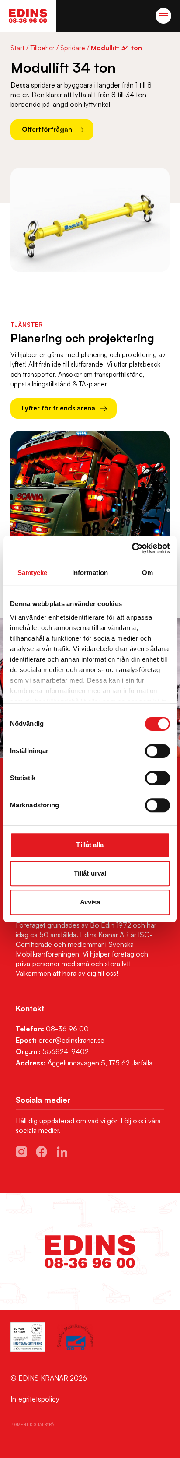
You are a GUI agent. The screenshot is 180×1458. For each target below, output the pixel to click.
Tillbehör (42, 48)
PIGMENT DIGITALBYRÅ (32, 1424)
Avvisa (90, 902)
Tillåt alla (90, 844)
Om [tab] (147, 572)
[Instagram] (21, 1151)
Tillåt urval (90, 873)
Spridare (72, 48)
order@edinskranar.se (71, 1040)
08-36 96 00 (67, 1028)
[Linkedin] (62, 1152)
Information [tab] (90, 572)
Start (17, 48)
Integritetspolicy (34, 1399)
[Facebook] (41, 1151)
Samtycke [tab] (32, 572)
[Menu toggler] (163, 16)
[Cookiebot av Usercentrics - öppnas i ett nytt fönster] (131, 548)
